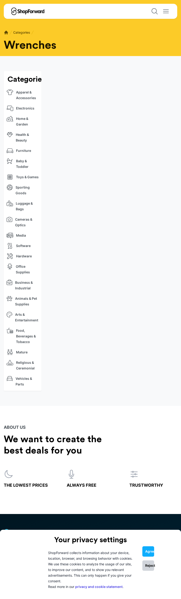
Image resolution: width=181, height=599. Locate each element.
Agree (149, 551)
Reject (149, 565)
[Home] (6, 32)
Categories (21, 32)
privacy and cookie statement (99, 587)
